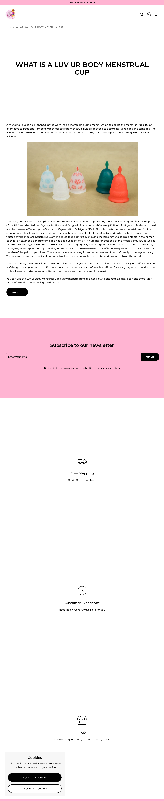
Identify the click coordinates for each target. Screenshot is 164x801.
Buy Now (17, 292)
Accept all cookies (35, 777)
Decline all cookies (34, 788)
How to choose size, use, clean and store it (122, 278)
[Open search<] (141, 14)
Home (8, 27)
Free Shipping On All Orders (82, 3)
